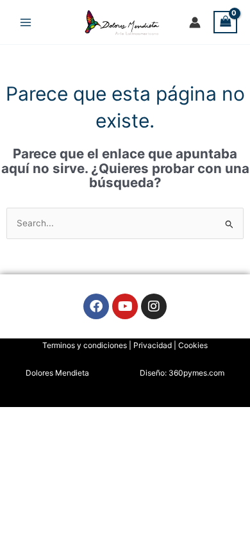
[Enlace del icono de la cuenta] (195, 22)
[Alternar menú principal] (25, 22)
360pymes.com (196, 373)
